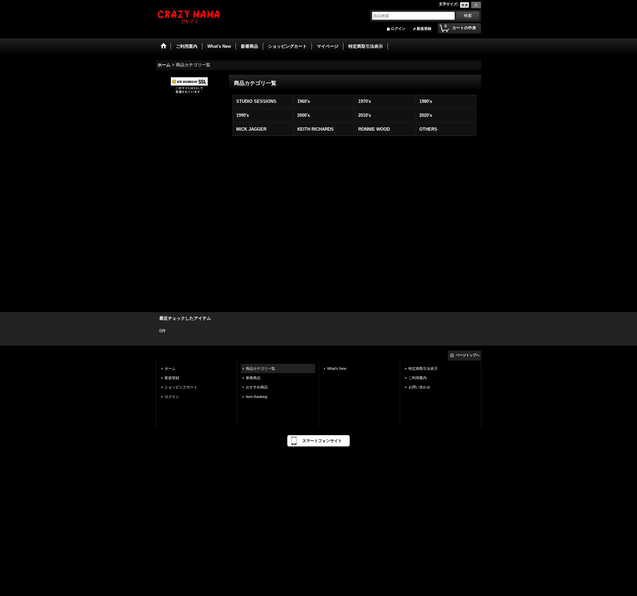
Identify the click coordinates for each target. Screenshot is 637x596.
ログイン (398, 29)
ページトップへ (467, 355)
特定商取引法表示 (423, 368)
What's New (336, 368)
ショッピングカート (181, 387)
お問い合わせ (419, 387)
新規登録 (424, 29)
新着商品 (253, 378)
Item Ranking (256, 397)
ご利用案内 (417, 378)
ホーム (170, 368)
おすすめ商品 (257, 387)
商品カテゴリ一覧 (260, 368)
